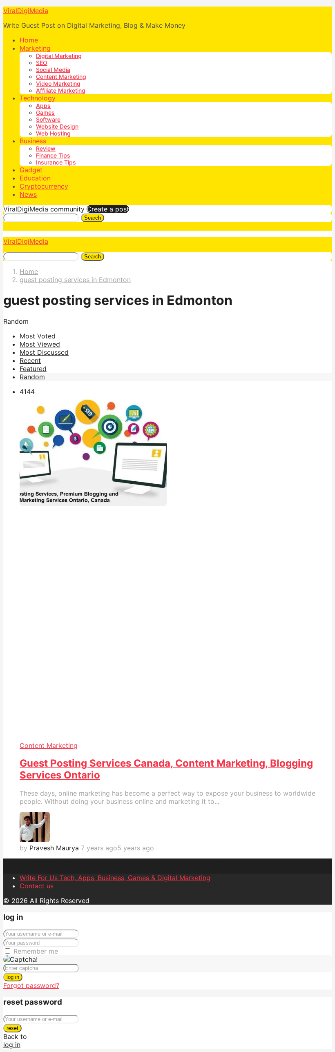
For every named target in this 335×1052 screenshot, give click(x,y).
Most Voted (38, 336)
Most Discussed (44, 352)
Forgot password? (31, 985)
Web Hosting (53, 133)
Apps (43, 105)
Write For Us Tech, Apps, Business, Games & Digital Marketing (115, 878)
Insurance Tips (56, 162)
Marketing (35, 48)
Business (33, 141)
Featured (33, 369)
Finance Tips (53, 155)
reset (12, 1028)
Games (45, 112)
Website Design (57, 126)
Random (32, 377)
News (28, 194)
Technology (38, 98)
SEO (41, 62)
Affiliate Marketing (60, 90)
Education (35, 178)
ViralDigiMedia (25, 11)
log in (13, 977)
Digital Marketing (59, 55)
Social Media (53, 69)
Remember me (35, 951)
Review (46, 148)
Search (92, 218)
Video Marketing (58, 83)
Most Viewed (40, 344)
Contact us (37, 886)
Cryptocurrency (44, 186)
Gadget (31, 170)
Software (48, 119)
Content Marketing (61, 76)
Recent (30, 360)
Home (29, 40)
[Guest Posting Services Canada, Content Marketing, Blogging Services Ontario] (176, 568)
